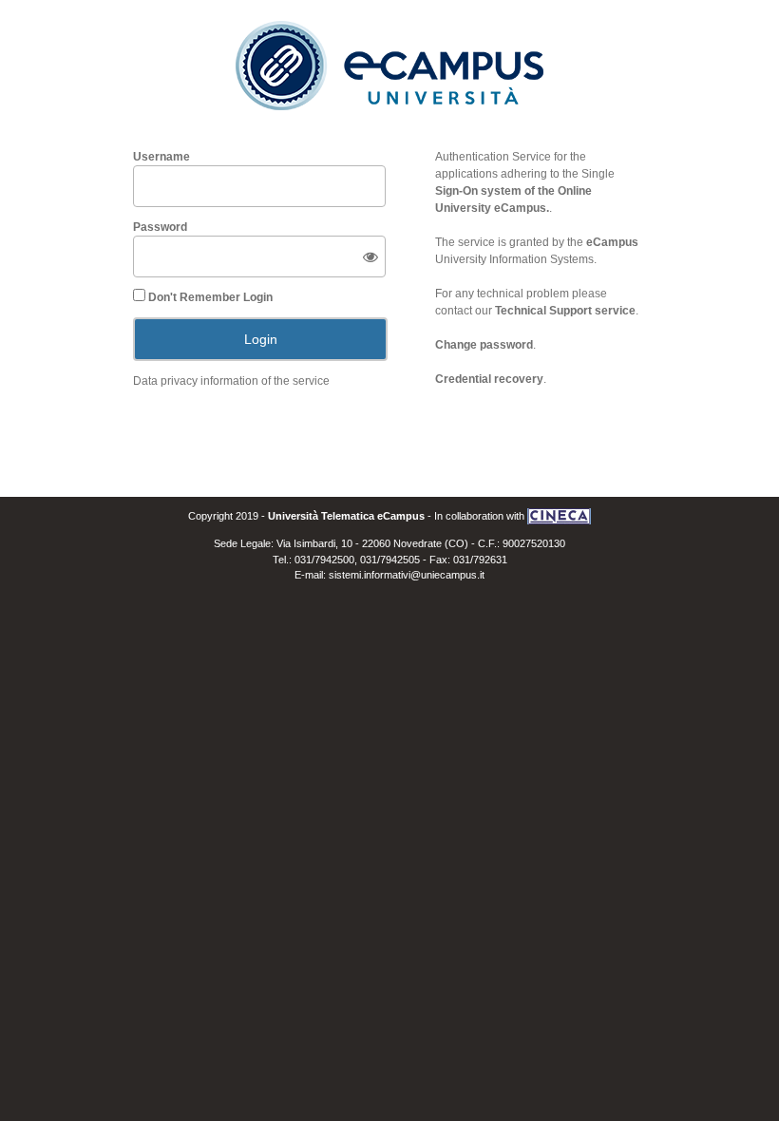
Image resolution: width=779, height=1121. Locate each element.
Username (161, 156)
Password (160, 227)
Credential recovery (489, 379)
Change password (484, 345)
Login (260, 339)
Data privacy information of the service (231, 381)
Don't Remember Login (210, 297)
